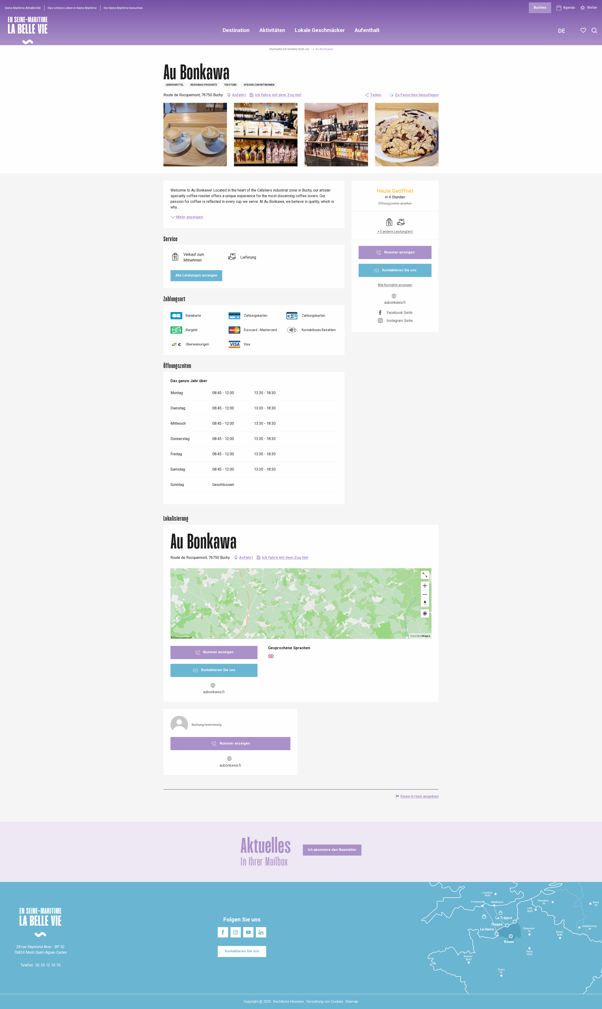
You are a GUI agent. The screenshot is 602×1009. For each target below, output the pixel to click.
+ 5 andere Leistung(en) (395, 231)
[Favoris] (583, 30)
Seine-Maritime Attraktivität (23, 8)
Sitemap (351, 1002)
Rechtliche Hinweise (288, 1002)
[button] (594, 30)
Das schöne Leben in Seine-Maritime (72, 8)
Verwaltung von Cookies (324, 1002)
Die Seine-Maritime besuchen (123, 8)
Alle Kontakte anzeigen (395, 285)
